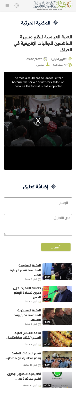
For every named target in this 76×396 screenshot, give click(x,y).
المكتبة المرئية (35, 23)
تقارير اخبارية (58, 59)
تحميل (40, 65)
